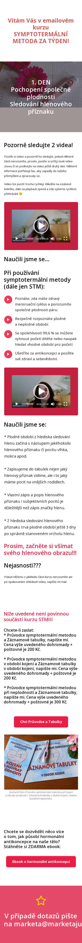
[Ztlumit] (53, 239)
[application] (41, 226)
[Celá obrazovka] (65, 239)
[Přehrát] (17, 239)
